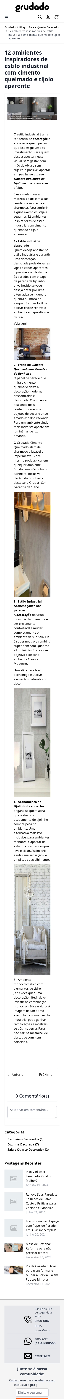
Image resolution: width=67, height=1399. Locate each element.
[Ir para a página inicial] (32, 7)
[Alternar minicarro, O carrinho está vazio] (56, 17)
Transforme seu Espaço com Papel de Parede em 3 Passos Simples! (42, 1225)
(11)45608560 (45, 1343)
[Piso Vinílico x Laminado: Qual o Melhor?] (13, 1179)
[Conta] (48, 17)
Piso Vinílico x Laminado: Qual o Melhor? (38, 1176)
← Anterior (16, 1074)
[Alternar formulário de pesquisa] (40, 17)
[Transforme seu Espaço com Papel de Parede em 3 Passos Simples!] (13, 1228)
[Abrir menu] (6, 16)
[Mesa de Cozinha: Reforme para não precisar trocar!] (13, 1248)
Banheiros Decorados (25, 1139)
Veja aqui (20, 323)
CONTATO (42, 1356)
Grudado (9, 27)
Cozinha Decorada (23, 1144)
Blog (22, 27)
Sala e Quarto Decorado (43, 27)
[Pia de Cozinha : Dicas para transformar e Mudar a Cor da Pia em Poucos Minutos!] (13, 1270)
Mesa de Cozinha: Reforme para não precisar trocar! (39, 1248)
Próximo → (48, 1074)
